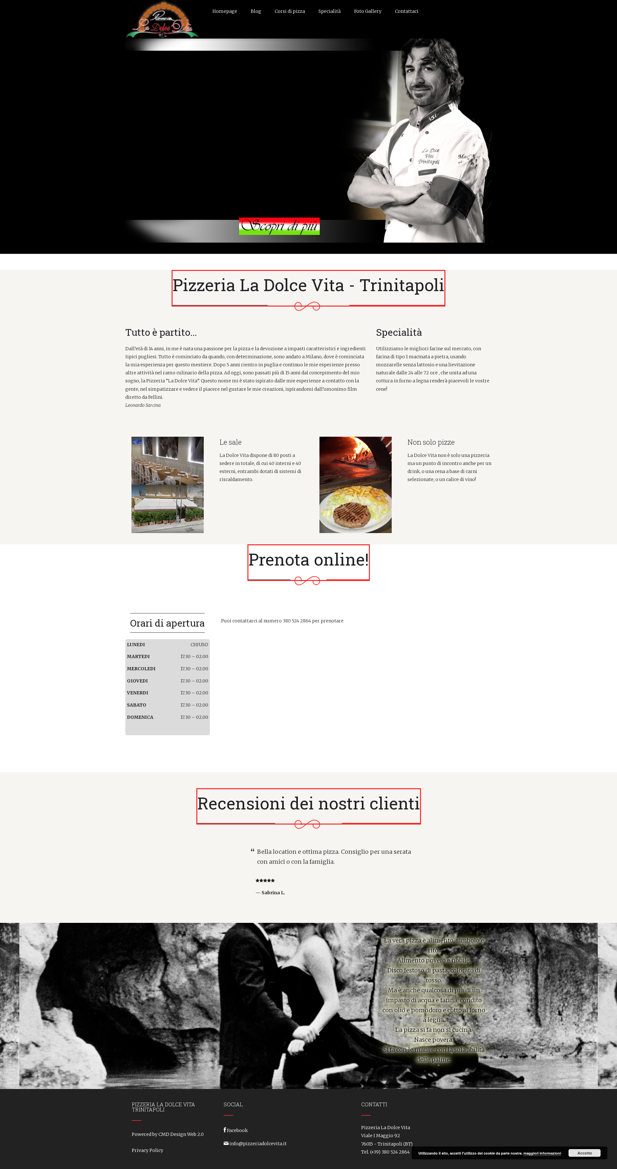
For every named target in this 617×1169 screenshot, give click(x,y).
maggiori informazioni (542, 1153)
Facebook (237, 1130)
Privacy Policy (147, 1150)
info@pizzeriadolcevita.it (258, 1144)
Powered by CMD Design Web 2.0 (168, 1134)
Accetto (584, 1153)
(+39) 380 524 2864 (390, 1152)
